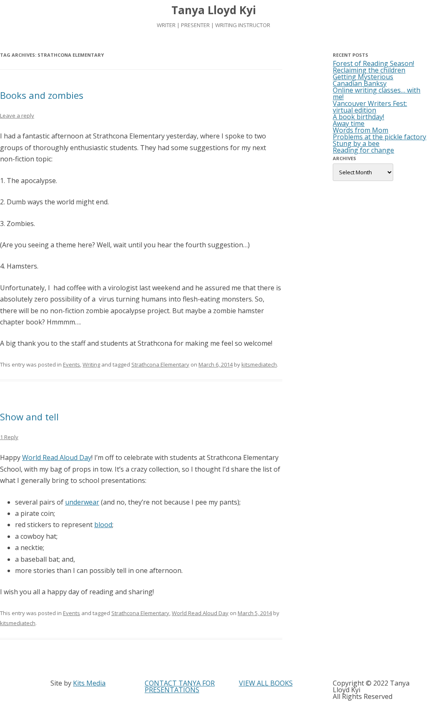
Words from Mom (360, 130)
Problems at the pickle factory (379, 136)
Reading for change (363, 150)
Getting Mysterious (363, 76)
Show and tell (29, 416)
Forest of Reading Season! (373, 63)
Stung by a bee (356, 143)
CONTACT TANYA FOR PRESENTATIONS (180, 686)
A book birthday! (358, 116)
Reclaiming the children (369, 70)
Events (71, 364)
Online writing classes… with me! (376, 93)
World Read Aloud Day (56, 457)
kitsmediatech (259, 364)
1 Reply (9, 437)
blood (103, 524)
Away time (348, 123)
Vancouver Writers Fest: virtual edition (370, 107)
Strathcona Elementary (160, 364)
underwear (82, 502)
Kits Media (89, 683)
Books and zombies (41, 95)
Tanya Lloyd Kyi (213, 10)
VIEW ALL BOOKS (266, 683)
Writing (91, 364)
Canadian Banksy (360, 83)
